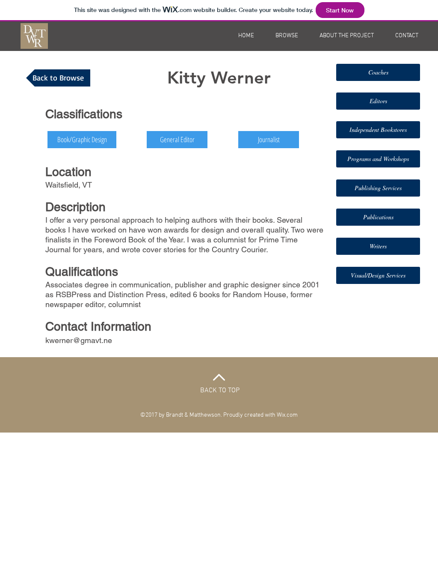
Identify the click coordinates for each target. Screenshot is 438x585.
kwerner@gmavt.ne (78, 340)
